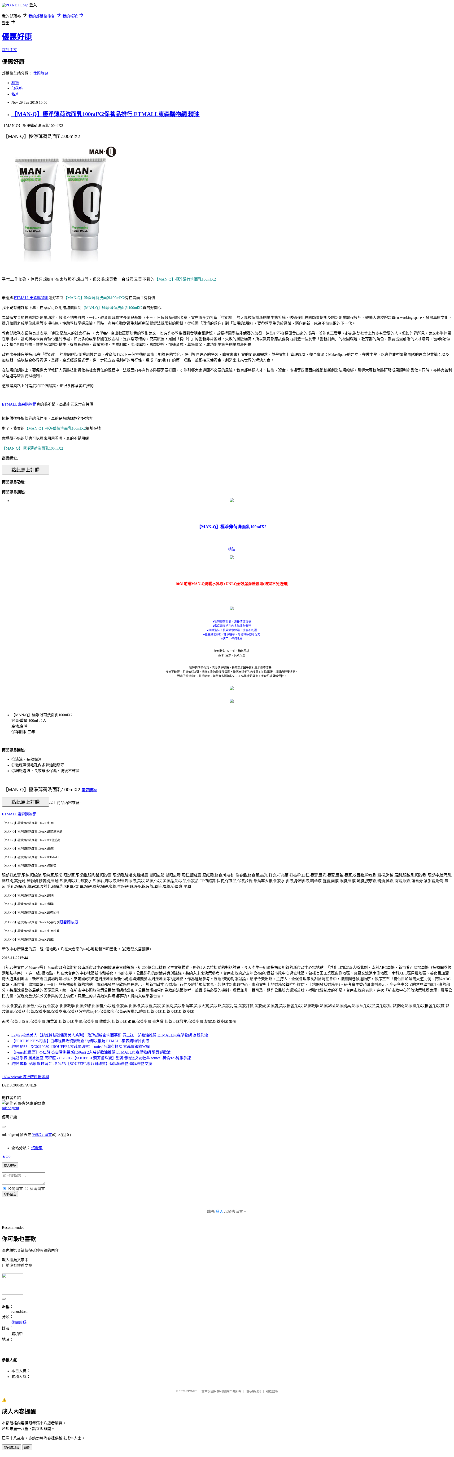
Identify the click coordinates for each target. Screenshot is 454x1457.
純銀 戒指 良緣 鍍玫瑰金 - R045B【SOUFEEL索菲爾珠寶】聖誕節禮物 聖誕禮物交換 (81, 1064)
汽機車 (37, 1148)
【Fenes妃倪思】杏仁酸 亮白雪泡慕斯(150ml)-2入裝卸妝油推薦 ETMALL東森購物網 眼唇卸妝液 (91, 1052)
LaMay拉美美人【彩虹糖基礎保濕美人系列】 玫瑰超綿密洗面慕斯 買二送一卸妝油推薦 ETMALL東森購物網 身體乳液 (109, 1035)
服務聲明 (272, 1391)
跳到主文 (9, 50)
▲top (6, 1156)
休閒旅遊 (40, 73)
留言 (48, 1135)
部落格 (17, 88)
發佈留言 (10, 1194)
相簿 (15, 83)
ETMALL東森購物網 (31, 298)
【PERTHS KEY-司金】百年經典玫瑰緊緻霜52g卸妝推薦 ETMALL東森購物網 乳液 (80, 1041)
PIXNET (191, 1391)
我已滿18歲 (11, 1447)
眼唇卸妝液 (68, 922)
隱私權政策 (253, 1391)
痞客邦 (38, 1135)
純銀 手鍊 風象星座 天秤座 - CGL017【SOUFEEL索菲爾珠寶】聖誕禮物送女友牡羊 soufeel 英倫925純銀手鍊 (101, 1058)
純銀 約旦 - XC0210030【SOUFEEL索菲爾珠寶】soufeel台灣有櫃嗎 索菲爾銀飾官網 (80, 1047)
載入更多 (10, 1165)
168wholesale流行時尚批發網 (25, 1077)
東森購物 (89, 790)
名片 (15, 94)
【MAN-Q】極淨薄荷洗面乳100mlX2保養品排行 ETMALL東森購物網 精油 (105, 114)
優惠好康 (17, 36)
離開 (27, 1447)
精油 (232, 549)
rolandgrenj (10, 1108)
